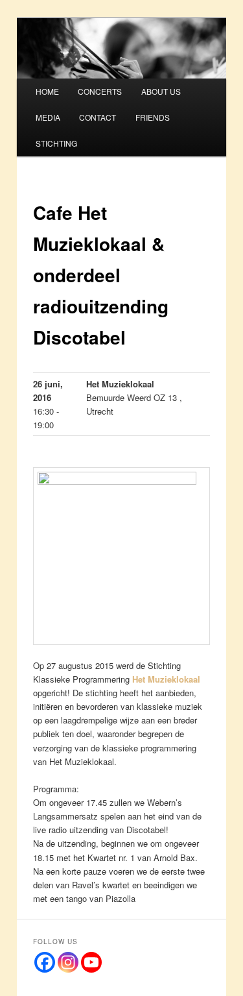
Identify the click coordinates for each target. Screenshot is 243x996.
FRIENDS (152, 117)
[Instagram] (68, 962)
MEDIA (48, 117)
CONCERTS (100, 91)
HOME (47, 91)
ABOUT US (161, 91)
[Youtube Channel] (91, 962)
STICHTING (56, 143)
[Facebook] (44, 962)
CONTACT (97, 117)
